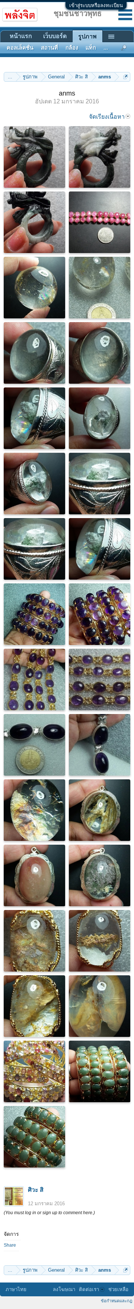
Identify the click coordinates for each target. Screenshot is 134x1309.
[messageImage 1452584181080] (34, 1006)
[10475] (99, 875)
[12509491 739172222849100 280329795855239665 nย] (99, 353)
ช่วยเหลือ (118, 1289)
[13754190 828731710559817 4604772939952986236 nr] (99, 157)
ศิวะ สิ (36, 1190)
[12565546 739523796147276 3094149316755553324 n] (99, 745)
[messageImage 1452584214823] (99, 941)
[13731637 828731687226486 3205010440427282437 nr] (34, 157)
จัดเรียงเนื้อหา (107, 116)
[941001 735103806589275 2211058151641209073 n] (34, 1071)
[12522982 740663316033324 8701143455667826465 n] (34, 679)
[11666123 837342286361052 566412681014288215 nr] (34, 222)
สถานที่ (49, 48)
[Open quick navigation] (125, 76)
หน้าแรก (21, 36)
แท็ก (91, 48)
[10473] (99, 810)
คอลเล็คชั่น (20, 48)
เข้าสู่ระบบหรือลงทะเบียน (96, 5)
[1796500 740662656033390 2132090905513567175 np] (99, 614)
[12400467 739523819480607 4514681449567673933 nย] (34, 745)
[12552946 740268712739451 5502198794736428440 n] (34, 418)
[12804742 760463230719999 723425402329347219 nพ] (99, 222)
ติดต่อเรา (89, 1289)
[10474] (34, 875)
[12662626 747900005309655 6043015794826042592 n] (99, 287)
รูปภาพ (87, 36)
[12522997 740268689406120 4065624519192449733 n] (99, 483)
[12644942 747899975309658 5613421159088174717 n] (34, 287)
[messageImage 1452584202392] (34, 941)
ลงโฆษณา (64, 1289)
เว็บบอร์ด (55, 36)
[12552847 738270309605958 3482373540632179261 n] (34, 1137)
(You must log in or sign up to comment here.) (49, 1212)
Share (10, 1245)
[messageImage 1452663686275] (34, 810)
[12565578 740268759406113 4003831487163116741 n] (99, 418)
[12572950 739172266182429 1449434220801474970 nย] (34, 353)
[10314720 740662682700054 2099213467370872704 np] (34, 614)
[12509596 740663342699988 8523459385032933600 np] (99, 679)
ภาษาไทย (16, 1289)
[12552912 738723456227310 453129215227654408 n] (99, 1006)
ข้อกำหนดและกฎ (116, 1301)
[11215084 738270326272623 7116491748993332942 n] (99, 1071)
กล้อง (72, 48)
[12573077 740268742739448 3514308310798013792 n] (34, 483)
